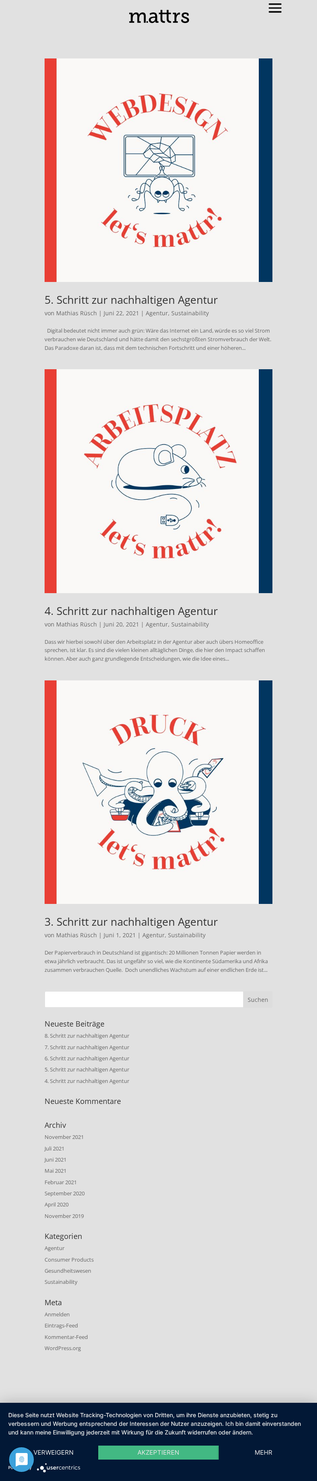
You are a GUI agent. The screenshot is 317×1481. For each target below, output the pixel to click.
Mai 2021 (55, 1170)
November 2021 (64, 1137)
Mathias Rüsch (76, 313)
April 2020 (57, 1204)
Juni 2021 (55, 1159)
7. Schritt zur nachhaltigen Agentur (87, 1047)
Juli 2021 (54, 1148)
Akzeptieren (158, 1452)
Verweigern (53, 1452)
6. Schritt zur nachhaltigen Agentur (87, 1058)
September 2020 (65, 1193)
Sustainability (190, 313)
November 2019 (64, 1216)
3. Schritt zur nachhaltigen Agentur (131, 921)
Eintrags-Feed (61, 1325)
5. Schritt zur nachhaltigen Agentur (131, 299)
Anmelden (57, 1314)
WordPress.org (63, 1348)
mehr (263, 1452)
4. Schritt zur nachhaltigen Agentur (131, 610)
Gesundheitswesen (68, 1270)
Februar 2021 (61, 1182)
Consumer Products (69, 1259)
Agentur (157, 313)
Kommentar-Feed (66, 1337)
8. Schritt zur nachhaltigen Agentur (87, 1035)
